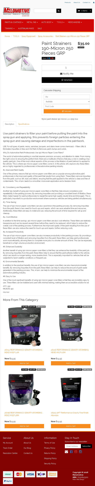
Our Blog (27, 448)
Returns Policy (50, 453)
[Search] (58, 11)
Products (68, 2)
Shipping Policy (50, 458)
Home (7, 36)
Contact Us (86, 2)
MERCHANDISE (74, 22)
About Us (77, 2)
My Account (8, 443)
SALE (40, 28)
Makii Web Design (78, 479)
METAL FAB (31, 22)
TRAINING (9, 28)
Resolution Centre (10, 453)
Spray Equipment (28, 36)
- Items (83, 11)
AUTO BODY (46, 22)
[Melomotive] (16, 11)
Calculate (67, 111)
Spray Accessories (45, 36)
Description (9, 124)
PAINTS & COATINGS (13, 22)
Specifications (23, 124)
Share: (44, 58)
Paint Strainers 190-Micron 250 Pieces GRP (72, 36)
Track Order (7, 448)
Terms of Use (49, 443)
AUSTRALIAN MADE (26, 28)
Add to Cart (24, 363)
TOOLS (60, 22)
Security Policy (50, 464)
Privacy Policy (49, 448)
